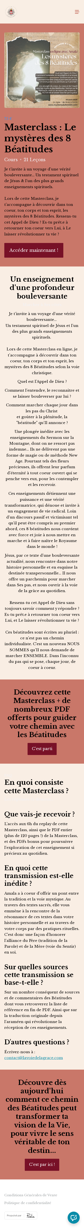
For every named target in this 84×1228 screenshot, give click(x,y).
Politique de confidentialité (27, 1203)
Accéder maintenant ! (33, 250)
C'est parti (42, 748)
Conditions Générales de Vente (30, 1195)
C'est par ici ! (42, 1164)
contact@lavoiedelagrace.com (33, 1057)
